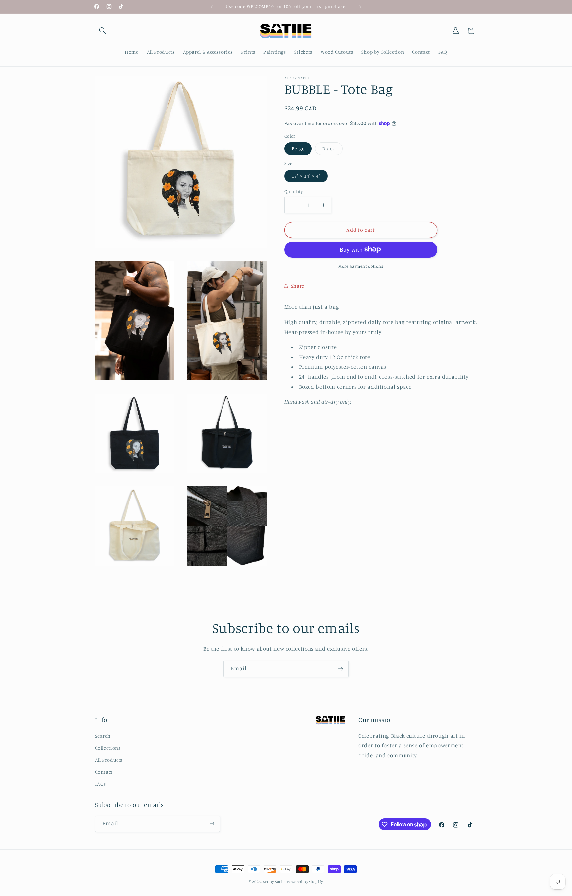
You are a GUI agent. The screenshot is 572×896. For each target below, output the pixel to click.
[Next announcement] (360, 6)
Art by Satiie (274, 881)
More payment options (360, 265)
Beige (298, 148)
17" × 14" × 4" (306, 175)
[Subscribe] (340, 669)
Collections (107, 748)
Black (332, 150)
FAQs (100, 784)
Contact (104, 772)
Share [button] (297, 285)
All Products (109, 760)
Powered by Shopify (305, 881)
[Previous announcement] (211, 6)
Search (103, 736)
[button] (102, 30)
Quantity (293, 191)
